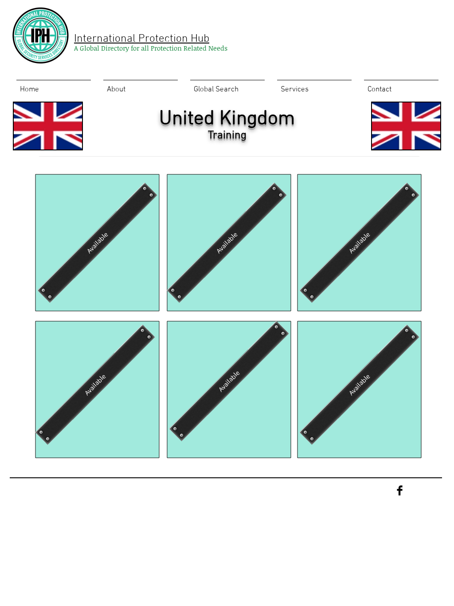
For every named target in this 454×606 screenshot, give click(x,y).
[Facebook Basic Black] (400, 490)
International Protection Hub (141, 39)
